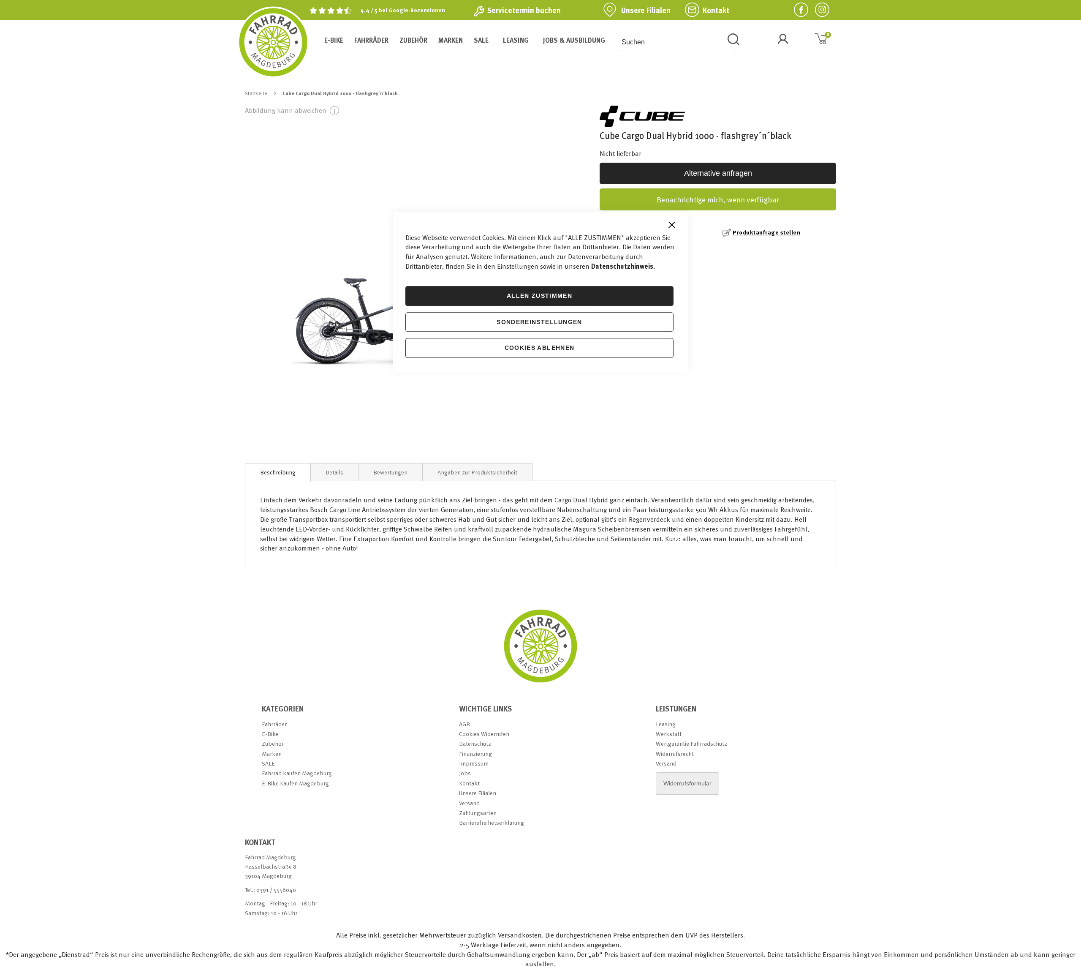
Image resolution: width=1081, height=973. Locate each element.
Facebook (797, 9)
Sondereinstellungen (539, 322)
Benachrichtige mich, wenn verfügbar (718, 199)
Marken (272, 753)
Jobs (465, 773)
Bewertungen (390, 472)
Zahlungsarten (478, 812)
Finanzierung (475, 753)
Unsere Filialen (646, 10)
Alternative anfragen (718, 173)
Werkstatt (669, 733)
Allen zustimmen (539, 295)
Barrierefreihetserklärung (491, 822)
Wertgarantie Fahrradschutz (691, 743)
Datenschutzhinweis (622, 266)
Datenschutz (475, 743)
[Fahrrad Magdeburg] (273, 42)
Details (334, 472)
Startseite (256, 93)
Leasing (666, 724)
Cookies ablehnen (540, 348)
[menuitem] (333, 40)
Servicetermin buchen (524, 10)
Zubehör (273, 743)
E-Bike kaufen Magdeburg (295, 783)
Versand (469, 803)
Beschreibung (278, 472)
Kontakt (716, 10)
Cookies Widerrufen (484, 733)
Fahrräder (274, 724)
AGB (464, 724)
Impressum (474, 763)
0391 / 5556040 (276, 889)
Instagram (818, 9)
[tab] (278, 472)
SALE (268, 763)
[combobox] (677, 42)
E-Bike (270, 733)
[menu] (463, 40)
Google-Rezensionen (416, 9)
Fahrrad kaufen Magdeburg (297, 773)
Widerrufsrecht (675, 753)
